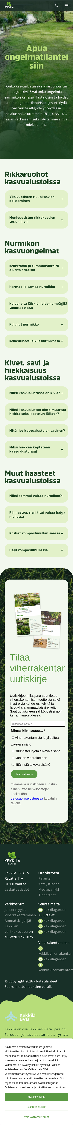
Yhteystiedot (48, 884)
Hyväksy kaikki (36, 1096)
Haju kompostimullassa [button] (28, 550)
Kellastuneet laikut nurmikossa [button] (34, 341)
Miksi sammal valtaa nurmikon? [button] (35, 496)
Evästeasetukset (36, 1107)
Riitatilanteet (46, 981)
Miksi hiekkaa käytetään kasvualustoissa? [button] (29, 449)
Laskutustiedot (17, 889)
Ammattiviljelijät (18, 920)
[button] (57, 5)
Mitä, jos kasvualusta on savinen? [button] (37, 430)
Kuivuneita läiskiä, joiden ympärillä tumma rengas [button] (38, 305)
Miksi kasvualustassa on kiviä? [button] (34, 393)
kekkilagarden (54, 909)
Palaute (44, 878)
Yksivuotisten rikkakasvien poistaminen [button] (31, 199)
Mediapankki (48, 889)
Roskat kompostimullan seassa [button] (34, 533)
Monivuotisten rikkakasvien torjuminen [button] (32, 219)
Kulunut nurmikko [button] (24, 324)
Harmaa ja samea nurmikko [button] (32, 286)
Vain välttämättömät (36, 1117)
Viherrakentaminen (20, 915)
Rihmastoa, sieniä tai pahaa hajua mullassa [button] (37, 514)
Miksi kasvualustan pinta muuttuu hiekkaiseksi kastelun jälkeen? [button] (37, 412)
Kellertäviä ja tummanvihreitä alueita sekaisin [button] (34, 268)
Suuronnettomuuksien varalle (29, 986)
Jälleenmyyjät (15, 909)
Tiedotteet (47, 895)
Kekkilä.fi (17, 5)
